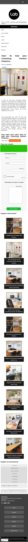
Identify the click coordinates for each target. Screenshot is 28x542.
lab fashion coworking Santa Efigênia (14, 335)
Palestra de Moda (5, 43)
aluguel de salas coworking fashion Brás (14, 383)
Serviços (14, 27)
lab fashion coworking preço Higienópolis (14, 432)
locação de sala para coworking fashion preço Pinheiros (14, 456)
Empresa (14, 512)
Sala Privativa (4, 46)
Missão (14, 517)
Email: (7, 163)
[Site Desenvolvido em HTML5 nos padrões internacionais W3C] (4, 540)
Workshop (3, 50)
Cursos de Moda (4, 33)
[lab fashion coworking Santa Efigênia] (14, 324)
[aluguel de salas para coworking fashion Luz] (14, 348)
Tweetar (4, 67)
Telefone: (21, 168)
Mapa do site (14, 530)
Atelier (2, 29)
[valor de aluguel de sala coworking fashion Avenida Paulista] (14, 249)
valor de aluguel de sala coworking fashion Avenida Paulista (14, 261)
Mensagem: (19, 186)
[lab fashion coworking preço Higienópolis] (14, 420)
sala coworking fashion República (14, 407)
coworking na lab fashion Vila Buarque (14, 236)
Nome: (7, 157)
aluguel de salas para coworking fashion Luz (14, 359)
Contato (14, 526)
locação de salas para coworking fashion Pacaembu (14, 286)
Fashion (3, 39)
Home (14, 507)
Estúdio (2, 36)
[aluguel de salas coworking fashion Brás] (14, 372)
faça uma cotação (15, 140)
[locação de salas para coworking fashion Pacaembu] (14, 275)
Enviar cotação (14, 208)
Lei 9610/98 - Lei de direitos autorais (20, 492)
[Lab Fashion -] (14, 12)
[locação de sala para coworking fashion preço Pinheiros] (14, 445)
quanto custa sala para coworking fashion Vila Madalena (14, 310)
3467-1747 (7, 503)
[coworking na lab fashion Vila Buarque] (14, 225)
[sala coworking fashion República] (14, 396)
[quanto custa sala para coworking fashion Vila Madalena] (14, 299)
